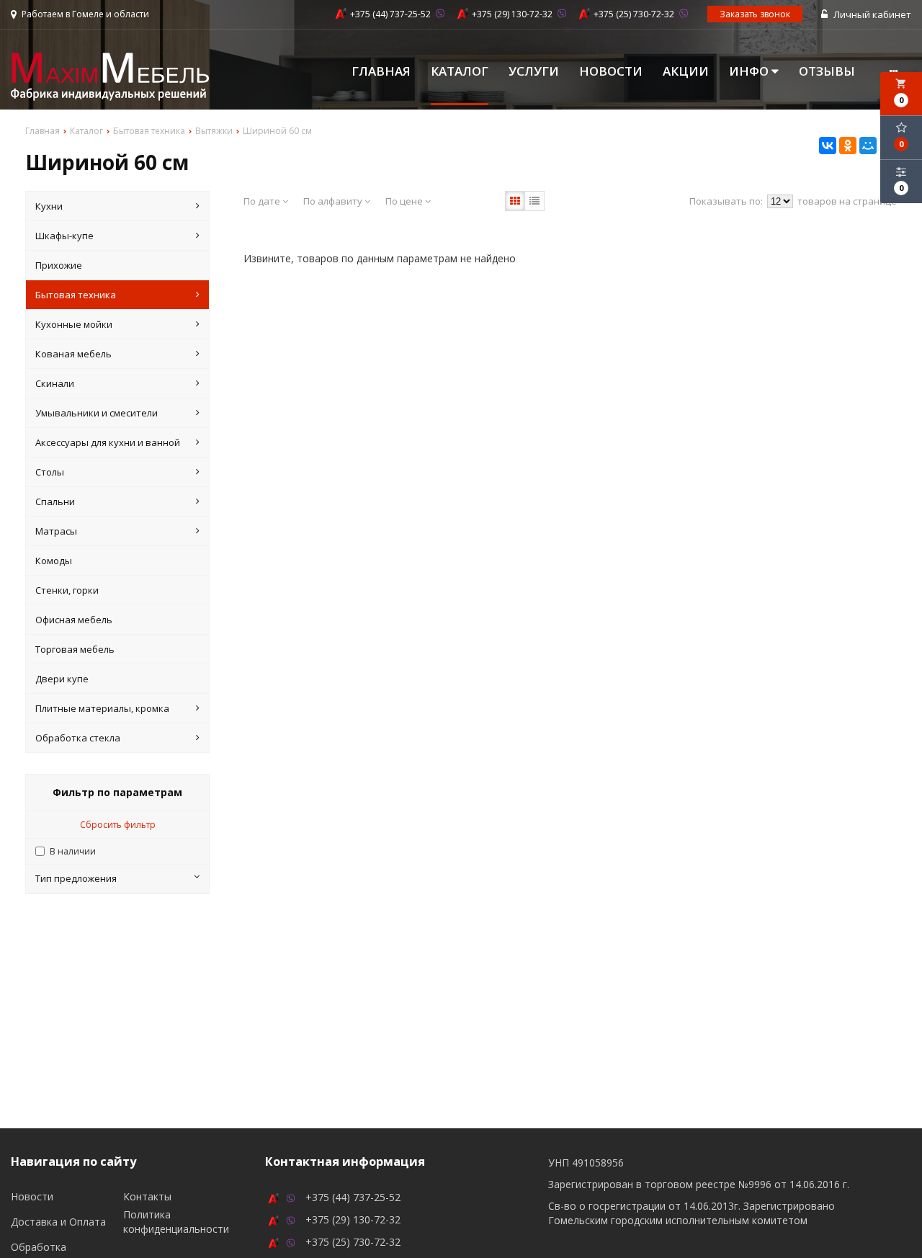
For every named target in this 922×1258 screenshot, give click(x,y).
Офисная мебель (73, 619)
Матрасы (56, 531)
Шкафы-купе (64, 235)
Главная (381, 71)
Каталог (459, 71)
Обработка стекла (77, 737)
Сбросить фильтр (118, 824)
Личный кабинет (871, 14)
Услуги (534, 71)
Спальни (55, 501)
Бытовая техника (75, 294)
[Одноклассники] (847, 145)
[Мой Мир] (868, 145)
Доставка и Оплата (58, 1221)
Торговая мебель (75, 649)
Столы (49, 471)
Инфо (750, 71)
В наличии (73, 851)
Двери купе (62, 678)
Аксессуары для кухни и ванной (107, 442)
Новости (611, 71)
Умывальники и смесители (96, 412)
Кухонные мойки (73, 324)
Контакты (147, 1196)
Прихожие (58, 265)
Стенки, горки (67, 590)
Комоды (53, 560)
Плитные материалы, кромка (102, 708)
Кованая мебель (73, 353)
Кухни (49, 206)
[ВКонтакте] (827, 145)
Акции (686, 71)
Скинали (54, 383)
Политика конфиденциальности (176, 1222)
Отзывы (827, 71)
